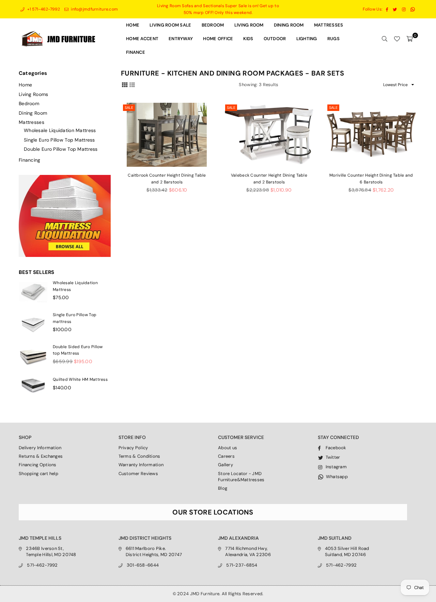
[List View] (132, 84)
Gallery (225, 465)
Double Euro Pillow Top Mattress (61, 149)
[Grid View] (124, 84)
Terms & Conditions (139, 456)
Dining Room (33, 113)
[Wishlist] (397, 39)
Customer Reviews (138, 473)
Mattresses (328, 25)
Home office (218, 39)
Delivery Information (40, 448)
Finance (135, 52)
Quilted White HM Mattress (80, 379)
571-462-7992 (42, 565)
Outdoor (275, 39)
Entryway (181, 39)
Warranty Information (141, 465)
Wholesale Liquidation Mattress (60, 130)
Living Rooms (33, 94)
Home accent (142, 39)
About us (227, 448)
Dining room (289, 25)
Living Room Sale (170, 25)
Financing (30, 160)
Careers (226, 456)
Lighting (306, 39)
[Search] (384, 39)
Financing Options (38, 465)
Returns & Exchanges (41, 456)
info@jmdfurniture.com (94, 9)
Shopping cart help (38, 473)
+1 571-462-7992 (43, 9)
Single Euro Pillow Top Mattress (59, 140)
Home (132, 25)
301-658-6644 (143, 565)
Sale (129, 107)
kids (248, 39)
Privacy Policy (133, 448)
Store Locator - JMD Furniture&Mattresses (241, 477)
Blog (222, 488)
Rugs (333, 39)
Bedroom (213, 25)
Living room (249, 25)
